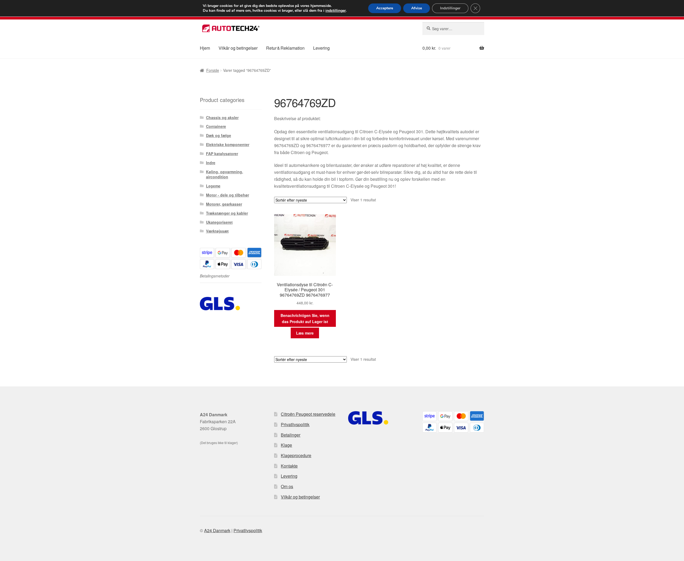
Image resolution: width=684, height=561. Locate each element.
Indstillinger (450, 8)
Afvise (416, 8)
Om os (287, 486)
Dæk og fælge (218, 135)
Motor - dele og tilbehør (227, 195)
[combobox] (453, 28)
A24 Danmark (217, 530)
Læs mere (305, 333)
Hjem (205, 48)
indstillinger (335, 10)
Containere (216, 126)
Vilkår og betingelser (238, 48)
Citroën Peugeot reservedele (308, 414)
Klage (286, 445)
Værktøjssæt (217, 231)
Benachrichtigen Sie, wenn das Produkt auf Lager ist (305, 318)
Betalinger (290, 435)
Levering (321, 48)
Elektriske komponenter (227, 144)
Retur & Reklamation (285, 48)
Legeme (213, 186)
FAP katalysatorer (222, 153)
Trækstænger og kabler (227, 213)
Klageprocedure (296, 455)
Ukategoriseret (219, 222)
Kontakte (289, 466)
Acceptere (384, 8)
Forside (212, 70)
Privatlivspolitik (295, 424)
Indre (210, 162)
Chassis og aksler (222, 117)
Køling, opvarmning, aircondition (224, 174)
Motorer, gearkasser (224, 204)
